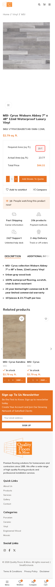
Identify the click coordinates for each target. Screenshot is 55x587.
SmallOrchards (26, 565)
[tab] (13, 256)
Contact (7, 504)
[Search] (39, 4)
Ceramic (7, 522)
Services (7, 495)
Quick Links (10, 480)
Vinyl (15, 14)
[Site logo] (7, 4)
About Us (7, 486)
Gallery (6, 499)
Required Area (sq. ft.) (19, 147)
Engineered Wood (12, 530)
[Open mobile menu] (49, 4)
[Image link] (18, 447)
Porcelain (7, 517)
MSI (23, 14)
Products (7, 490)
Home (6, 14)
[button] (51, 349)
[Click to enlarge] (8, 105)
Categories (10, 512)
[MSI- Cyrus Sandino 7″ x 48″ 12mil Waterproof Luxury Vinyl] (14, 337)
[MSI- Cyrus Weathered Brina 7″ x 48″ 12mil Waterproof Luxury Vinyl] (38, 337)
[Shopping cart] (44, 4)
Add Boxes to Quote (33, 179)
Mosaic (6, 535)
